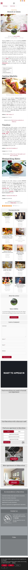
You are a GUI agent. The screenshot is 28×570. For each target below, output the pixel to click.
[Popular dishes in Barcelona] (7, 280)
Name (4, 339)
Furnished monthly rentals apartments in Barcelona (13, 495)
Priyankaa (8, 273)
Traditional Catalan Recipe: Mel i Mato (7, 269)
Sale (19, 431)
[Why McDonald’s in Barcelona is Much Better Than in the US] (20, 280)
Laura (8, 241)
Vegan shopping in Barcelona (20, 269)
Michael (20, 273)
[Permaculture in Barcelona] (7, 214)
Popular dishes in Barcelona (7, 285)
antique (8, 132)
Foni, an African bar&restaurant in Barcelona (20, 253)
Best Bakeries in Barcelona (20, 220)
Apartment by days (14, 439)
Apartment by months (14, 436)
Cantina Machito (6, 69)
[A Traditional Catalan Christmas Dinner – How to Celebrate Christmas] (7, 231)
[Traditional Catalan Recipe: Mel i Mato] (7, 264)
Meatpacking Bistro (7, 72)
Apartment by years (14, 434)
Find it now (7, 442)
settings (13, 562)
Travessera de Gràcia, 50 (11, 195)
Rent (8, 431)
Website (4, 350)
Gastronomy (14, 10)
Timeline (4, 71)
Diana (8, 221)
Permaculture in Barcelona (7, 217)
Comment (4, 326)
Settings (17, 565)
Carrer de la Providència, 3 (12, 148)
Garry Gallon (17, 36)
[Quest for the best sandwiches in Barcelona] (7, 247)
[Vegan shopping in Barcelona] (20, 264)
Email (3, 345)
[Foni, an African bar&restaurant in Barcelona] (20, 248)
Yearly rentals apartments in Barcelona (10, 500)
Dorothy (20, 290)
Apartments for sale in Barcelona (9, 502)
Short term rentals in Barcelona (9, 498)
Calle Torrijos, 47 (10, 114)
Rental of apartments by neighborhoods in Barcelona (13, 504)
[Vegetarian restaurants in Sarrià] (20, 231)
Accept (4, 565)
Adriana (20, 258)
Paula (8, 255)
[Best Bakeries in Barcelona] (20, 215)
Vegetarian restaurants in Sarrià (20, 236)
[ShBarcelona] (14, 3)
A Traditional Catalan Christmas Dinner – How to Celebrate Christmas (7, 237)
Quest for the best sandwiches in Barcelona (7, 251)
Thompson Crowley (21, 240)
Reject (11, 565)
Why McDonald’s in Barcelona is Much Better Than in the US (20, 286)
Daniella (20, 224)
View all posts (14, 317)
